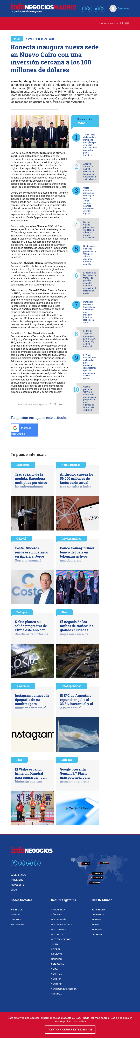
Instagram (17, 924)
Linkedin (16, 919)
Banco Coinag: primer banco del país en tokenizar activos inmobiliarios (89, 230)
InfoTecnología (61, 939)
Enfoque (21, 612)
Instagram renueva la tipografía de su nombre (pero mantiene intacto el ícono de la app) (89, 312)
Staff (14, 889)
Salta (54, 969)
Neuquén (56, 959)
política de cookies (74, 1021)
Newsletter (18, 884)
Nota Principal (70, 465)
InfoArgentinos (71, 538)
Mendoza (56, 954)
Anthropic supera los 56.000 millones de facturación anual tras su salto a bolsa (89, 172)
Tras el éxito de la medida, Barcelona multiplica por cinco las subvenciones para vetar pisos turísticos (90, 145)
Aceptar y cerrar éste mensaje (70, 1029)
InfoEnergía (58, 919)
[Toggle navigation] (127, 23)
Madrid (96, 919)
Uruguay (97, 934)
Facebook (17, 909)
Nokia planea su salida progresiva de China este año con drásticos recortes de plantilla (89, 255)
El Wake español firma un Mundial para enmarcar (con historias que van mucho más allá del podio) (89, 366)
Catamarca (58, 909)
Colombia (98, 914)
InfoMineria (58, 929)
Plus (17, 38)
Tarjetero (17, 879)
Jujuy (54, 944)
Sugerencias (18, 874)
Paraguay (98, 929)
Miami (95, 924)
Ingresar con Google (21, 431)
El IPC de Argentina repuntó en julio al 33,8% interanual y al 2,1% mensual (89, 339)
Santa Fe (56, 984)
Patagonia (57, 964)
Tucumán (56, 994)
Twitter (15, 914)
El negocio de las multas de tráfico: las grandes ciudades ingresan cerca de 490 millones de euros (89, 283)
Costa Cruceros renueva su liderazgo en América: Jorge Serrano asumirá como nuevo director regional (89, 201)
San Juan (56, 974)
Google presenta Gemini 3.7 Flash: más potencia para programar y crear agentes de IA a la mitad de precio (89, 398)
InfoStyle (57, 934)
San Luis (56, 979)
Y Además (23, 686)
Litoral (56, 949)
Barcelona (23, 465)
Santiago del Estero (64, 989)
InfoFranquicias (61, 924)
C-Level (21, 538)
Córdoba (56, 914)
